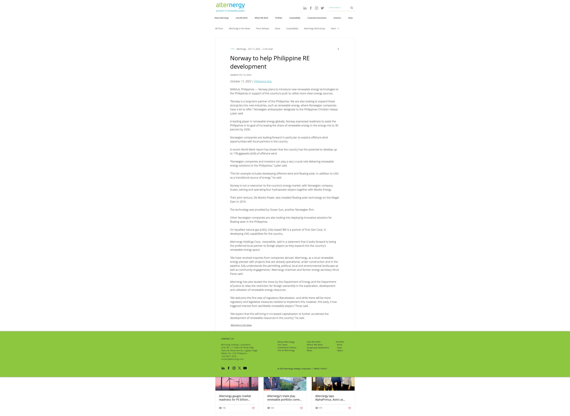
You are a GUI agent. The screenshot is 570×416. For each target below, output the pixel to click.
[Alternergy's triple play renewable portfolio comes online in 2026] (285, 379)
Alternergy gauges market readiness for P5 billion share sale (235, 397)
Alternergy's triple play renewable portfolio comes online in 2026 (284, 397)
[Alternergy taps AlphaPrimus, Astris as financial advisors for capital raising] (333, 379)
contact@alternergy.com (232, 359)
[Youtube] (245, 368)
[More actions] (338, 49)
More (333, 28)
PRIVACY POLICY (321, 368)
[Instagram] (316, 8)
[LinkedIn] (305, 8)
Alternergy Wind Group (314, 28)
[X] (240, 368)
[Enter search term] (351, 7)
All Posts (219, 28)
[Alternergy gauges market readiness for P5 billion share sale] (236, 379)
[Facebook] (311, 8)
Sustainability (292, 28)
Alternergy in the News (239, 28)
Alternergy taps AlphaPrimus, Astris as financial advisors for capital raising (333, 397)
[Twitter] (322, 8)
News (277, 28)
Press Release (262, 28)
